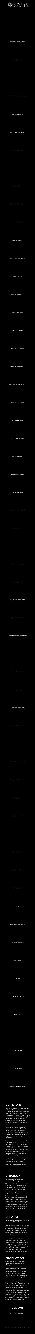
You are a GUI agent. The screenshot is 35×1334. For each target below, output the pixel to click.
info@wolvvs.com (17, 1313)
